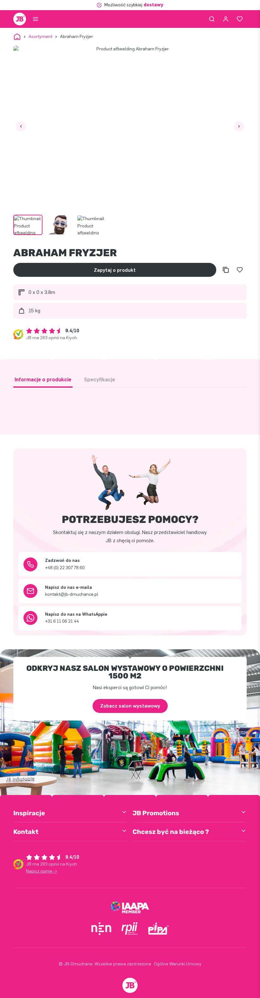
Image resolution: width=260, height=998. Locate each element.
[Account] (226, 19)
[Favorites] (240, 19)
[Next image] (239, 126)
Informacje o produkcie (43, 380)
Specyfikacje (99, 380)
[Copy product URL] (226, 270)
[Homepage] (19, 19)
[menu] (35, 19)
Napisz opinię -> (41, 871)
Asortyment (40, 36)
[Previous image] (21, 126)
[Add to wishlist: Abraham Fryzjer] (240, 270)
